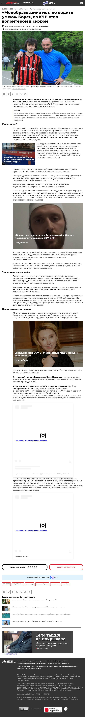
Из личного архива (19, 89)
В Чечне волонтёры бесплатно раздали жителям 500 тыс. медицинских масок (38, 607)
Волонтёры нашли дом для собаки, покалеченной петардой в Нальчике (37, 621)
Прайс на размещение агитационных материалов (35, 666)
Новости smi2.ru (9, 654)
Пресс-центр (39, 661)
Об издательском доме (25, 661)
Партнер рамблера (36, 708)
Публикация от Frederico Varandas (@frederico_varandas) (36, 474)
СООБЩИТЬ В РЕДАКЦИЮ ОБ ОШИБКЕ (29, 668)
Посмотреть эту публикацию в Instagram (31, 440)
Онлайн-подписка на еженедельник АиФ (31, 663)
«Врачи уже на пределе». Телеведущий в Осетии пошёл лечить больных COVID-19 (44, 236)
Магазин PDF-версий (60, 661)
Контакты (65, 663)
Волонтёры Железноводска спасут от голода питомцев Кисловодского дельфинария (41, 614)
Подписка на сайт (54, 663)
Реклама (49, 661)
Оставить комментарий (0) (66, 567)
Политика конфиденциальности (65, 666)
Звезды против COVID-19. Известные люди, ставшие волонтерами (46, 354)
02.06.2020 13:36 (7, 9)
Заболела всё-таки (22, 557)
